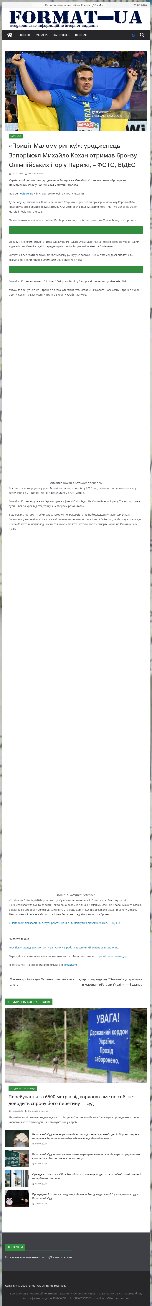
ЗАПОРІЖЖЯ (61, 35)
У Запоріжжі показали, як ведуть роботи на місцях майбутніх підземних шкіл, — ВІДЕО (64, 923)
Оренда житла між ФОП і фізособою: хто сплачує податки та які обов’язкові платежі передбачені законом (86, 1176)
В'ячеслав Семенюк (38, 1110)
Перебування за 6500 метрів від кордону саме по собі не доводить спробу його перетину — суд (71, 1099)
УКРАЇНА (41, 35)
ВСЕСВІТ (25, 35)
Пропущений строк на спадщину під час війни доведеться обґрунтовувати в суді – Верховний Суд (85, 1196)
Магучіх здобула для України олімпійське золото (42, 982)
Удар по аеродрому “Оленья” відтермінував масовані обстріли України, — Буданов (110, 982)
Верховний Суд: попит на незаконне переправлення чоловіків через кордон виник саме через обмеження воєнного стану (86, 1156)
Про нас (81, 35)
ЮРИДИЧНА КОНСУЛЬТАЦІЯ (22, 1088)
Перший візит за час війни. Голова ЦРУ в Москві (75, 5)
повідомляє (26, 193)
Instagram (70, 965)
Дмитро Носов (35, 173)
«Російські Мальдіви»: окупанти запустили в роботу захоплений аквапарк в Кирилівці (64, 947)
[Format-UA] (10, 35)
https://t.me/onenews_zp (111, 956)
